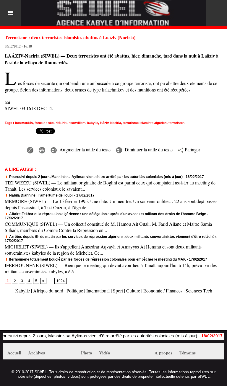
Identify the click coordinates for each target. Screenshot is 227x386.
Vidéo (104, 352)
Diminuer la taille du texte (148, 149)
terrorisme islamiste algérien (145, 123)
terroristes (176, 123)
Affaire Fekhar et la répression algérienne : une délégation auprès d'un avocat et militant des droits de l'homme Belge (107, 214)
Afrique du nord (48, 290)
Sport (118, 290)
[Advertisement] (72, 315)
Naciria (115, 123)
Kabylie (22, 290)
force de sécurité (48, 123)
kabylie (92, 123)
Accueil (14, 352)
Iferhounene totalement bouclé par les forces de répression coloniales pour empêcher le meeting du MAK (97, 259)
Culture (133, 290)
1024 (60, 281)
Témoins (187, 352)
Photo (86, 352)
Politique (75, 290)
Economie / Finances (162, 290)
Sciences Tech (199, 290)
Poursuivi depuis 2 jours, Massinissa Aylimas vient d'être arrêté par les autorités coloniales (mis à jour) (95, 177)
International (98, 290)
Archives (36, 352)
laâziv (104, 123)
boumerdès (24, 123)
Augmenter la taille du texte (84, 149)
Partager (191, 149)
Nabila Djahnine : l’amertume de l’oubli (40, 195)
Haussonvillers (73, 123)
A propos (163, 352)
